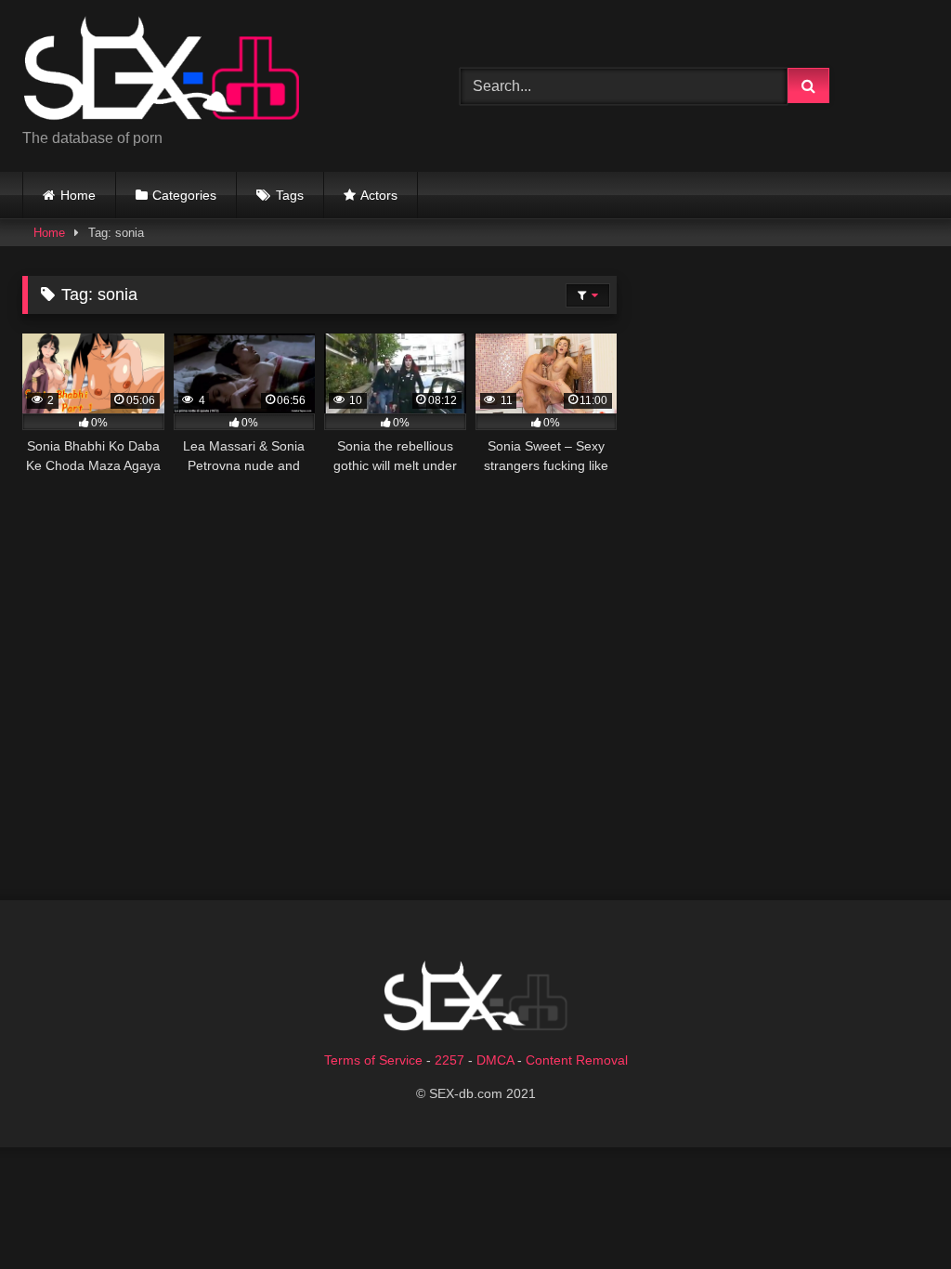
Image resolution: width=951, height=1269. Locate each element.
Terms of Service (373, 1060)
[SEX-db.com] (212, 71)
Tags (290, 195)
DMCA (495, 1060)
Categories (184, 195)
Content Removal (577, 1060)
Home (78, 195)
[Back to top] (893, 1214)
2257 (449, 1060)
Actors (378, 195)
